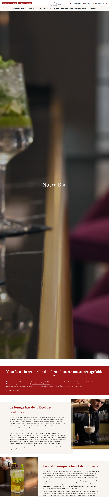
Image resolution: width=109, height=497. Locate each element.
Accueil (5, 361)
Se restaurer (13, 361)
